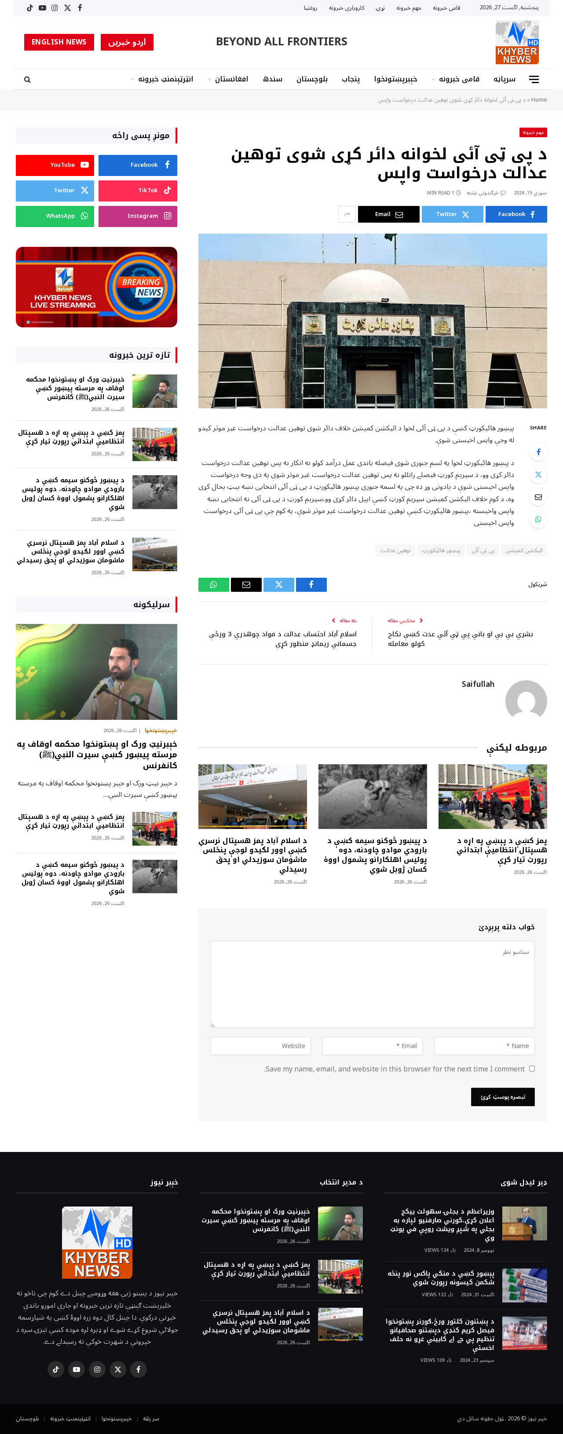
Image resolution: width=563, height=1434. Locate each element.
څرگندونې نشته (483, 193)
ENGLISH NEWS (59, 42)
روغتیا (311, 8)
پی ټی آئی (483, 550)
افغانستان (232, 79)
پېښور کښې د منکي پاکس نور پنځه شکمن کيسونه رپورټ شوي (441, 1278)
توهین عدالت (395, 550)
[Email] (538, 497)
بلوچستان (312, 79)
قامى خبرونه (447, 8)
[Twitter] (538, 474)
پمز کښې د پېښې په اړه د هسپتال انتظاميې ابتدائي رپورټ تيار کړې (502, 850)
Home (539, 100)
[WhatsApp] (538, 519)
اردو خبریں (127, 42)
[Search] (28, 79)
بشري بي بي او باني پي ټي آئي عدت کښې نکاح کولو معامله (460, 639)
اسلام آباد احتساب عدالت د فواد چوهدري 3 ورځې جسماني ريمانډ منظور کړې (283, 639)
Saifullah (478, 684)
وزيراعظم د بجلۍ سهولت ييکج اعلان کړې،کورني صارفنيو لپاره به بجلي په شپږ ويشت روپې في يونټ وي (442, 1225)
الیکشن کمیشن (524, 550)
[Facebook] (538, 452)
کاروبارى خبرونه (347, 8)
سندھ (272, 79)
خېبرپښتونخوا (395, 79)
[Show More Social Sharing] (347, 214)
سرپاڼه (504, 79)
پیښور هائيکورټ (441, 550)
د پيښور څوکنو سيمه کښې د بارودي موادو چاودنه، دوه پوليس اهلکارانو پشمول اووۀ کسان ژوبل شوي (375, 855)
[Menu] (534, 79)
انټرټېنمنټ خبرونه (166, 79)
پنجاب (351, 79)
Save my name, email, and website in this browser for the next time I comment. (394, 1069)
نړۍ (380, 8)
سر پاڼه (151, 1418)
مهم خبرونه (408, 8)
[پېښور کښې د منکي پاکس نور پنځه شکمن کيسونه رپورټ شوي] (524, 1285)
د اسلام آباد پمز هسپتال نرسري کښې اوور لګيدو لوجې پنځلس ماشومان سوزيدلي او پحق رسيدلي (252, 855)
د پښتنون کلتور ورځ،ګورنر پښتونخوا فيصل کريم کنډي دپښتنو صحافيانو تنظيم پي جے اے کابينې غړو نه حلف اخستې (440, 1335)
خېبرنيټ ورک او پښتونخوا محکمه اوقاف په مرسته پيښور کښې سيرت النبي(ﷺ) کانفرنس (75, 388)
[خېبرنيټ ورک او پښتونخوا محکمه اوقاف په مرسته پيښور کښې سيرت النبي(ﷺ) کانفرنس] (154, 391)
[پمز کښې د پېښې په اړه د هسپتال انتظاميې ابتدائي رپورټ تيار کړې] (493, 796)
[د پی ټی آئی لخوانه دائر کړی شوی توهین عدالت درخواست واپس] (372, 321)
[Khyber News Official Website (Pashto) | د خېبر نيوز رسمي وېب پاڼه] (517, 42)
